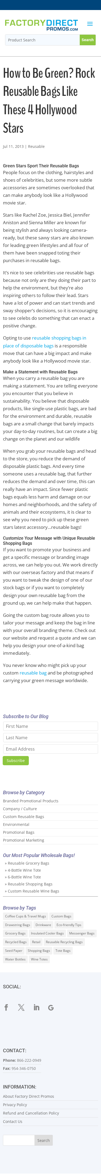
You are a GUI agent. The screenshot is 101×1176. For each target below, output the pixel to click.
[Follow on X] (24, 1007)
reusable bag (33, 673)
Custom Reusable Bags (23, 816)
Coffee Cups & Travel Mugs (25, 916)
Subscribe (16, 760)
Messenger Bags (82, 933)
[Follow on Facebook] (9, 1007)
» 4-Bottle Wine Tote (23, 870)
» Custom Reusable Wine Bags (32, 891)
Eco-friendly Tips (69, 925)
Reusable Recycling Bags (64, 942)
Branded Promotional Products (30, 800)
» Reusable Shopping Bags (29, 884)
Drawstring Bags (17, 925)
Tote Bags (63, 950)
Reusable (36, 146)
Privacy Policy (15, 1104)
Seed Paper (13, 950)
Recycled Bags (16, 942)
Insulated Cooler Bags (47, 933)
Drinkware (43, 925)
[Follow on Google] (54, 1007)
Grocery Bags (15, 933)
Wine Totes (39, 959)
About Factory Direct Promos (28, 1096)
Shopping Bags (39, 950)
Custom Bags (61, 916)
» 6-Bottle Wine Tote (23, 876)
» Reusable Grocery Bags (27, 863)
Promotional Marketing (23, 840)
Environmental (16, 824)
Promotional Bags (18, 832)
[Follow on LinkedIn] (39, 1007)
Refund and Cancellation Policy (31, 1113)
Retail (36, 942)
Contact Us (12, 1121)
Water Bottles (15, 959)
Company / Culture (20, 808)
